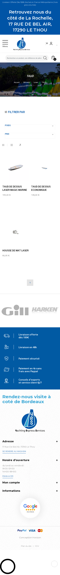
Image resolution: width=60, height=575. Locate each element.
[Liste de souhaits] (57, 44)
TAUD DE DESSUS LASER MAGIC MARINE (14, 188)
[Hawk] (15, 310)
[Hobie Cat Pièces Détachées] (45, 310)
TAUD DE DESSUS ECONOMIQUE (41, 188)
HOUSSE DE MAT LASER (15, 251)
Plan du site (26, 546)
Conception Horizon (30, 537)
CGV (37, 546)
